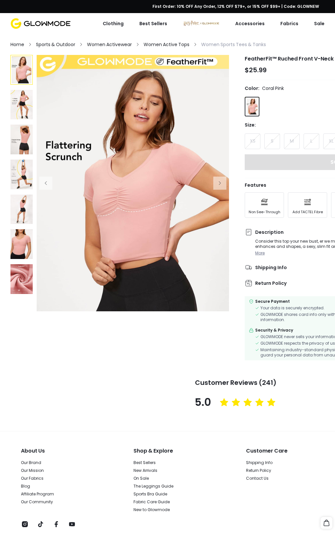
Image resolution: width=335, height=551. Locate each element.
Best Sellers (144, 462)
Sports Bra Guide (150, 494)
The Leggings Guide (153, 486)
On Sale (141, 478)
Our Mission (32, 470)
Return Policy (258, 470)
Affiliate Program (37, 494)
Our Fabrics (32, 478)
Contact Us (257, 478)
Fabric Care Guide (151, 502)
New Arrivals (145, 470)
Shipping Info (259, 462)
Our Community (37, 502)
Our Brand (31, 462)
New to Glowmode (151, 510)
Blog (25, 486)
